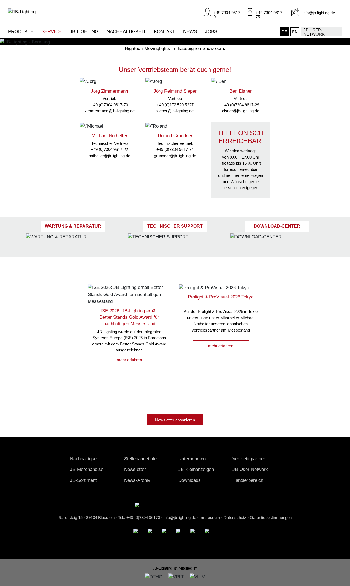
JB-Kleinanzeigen (196, 469)
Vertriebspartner (248, 458)
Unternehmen (192, 458)
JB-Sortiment (83, 480)
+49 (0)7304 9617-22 (109, 149)
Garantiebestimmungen (271, 517)
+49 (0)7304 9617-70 (109, 104)
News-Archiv (137, 480)
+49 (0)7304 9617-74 (175, 149)
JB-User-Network (250, 469)
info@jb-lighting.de (180, 517)
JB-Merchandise (86, 469)
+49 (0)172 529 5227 (175, 104)
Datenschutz (235, 517)
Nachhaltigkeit (84, 458)
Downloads (189, 480)
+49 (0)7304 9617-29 (240, 104)
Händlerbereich (247, 480)
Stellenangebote (140, 458)
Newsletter (135, 469)
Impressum (210, 517)
